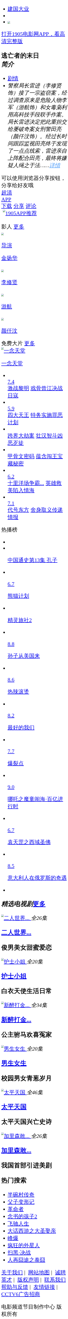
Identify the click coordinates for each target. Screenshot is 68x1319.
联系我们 (55, 1280)
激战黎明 (18, 388)
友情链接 (44, 1287)
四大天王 (18, 415)
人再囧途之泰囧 (26, 1260)
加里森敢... (16, 1150)
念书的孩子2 (22, 1216)
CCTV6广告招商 (20, 1294)
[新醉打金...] (16, 1005)
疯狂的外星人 (24, 1245)
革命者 (16, 1209)
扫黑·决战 (19, 1253)
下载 (6, 206)
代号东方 (18, 510)
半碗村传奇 (21, 1195)
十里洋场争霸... (26, 483)
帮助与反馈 (14, 1287)
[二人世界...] (16, 918)
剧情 (13, 78)
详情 (54, 165)
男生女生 (14, 1063)
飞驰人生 (18, 1224)
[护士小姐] (14, 962)
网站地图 (39, 1272)
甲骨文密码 (21, 456)
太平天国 (14, 1106)
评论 (31, 206)
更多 (18, 227)
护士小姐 (14, 976)
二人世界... (16, 932)
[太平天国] (14, 1092)
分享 (18, 206)
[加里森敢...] (16, 1136)
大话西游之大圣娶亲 (32, 1231)
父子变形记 (21, 1202)
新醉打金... (16, 1019)
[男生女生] (14, 1049)
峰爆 (13, 1238)
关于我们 (12, 1272)
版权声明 (28, 1280)
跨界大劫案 (21, 436)
